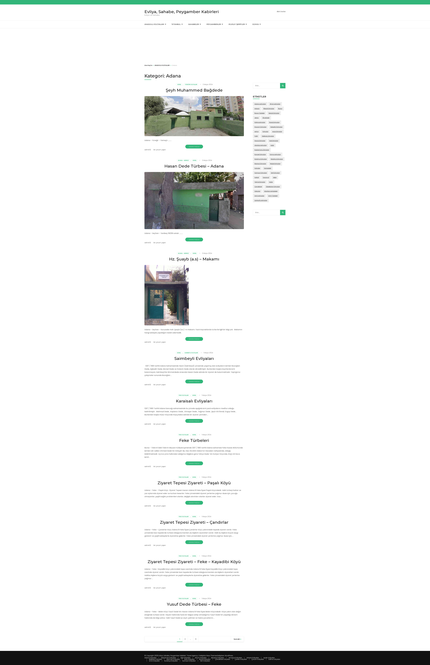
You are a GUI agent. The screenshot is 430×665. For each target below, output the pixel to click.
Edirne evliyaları (260, 122)
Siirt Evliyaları (275, 173)
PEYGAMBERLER (213, 24)
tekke (274, 177)
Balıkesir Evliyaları (155, 659)
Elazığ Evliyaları (274, 122)
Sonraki (237, 639)
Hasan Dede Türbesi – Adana (194, 166)
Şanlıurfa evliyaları (261, 200)
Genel (179, 84)
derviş (257, 118)
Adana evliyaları (260, 104)
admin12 (147, 150)
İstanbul (176, 24)
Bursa (280, 109)
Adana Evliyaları (150, 658)
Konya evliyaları (275, 154)
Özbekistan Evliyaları (273, 187)
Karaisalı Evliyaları (194, 401)
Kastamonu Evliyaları (262, 150)
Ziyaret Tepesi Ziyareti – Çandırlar (194, 522)
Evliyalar (265, 131)
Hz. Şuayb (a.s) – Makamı (194, 259)
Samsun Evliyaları (261, 173)
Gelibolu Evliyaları (268, 136)
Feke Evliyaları (184, 395)
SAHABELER (193, 24)
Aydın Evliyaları (269, 658)
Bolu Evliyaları (189, 659)
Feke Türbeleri (194, 440)
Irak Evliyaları (273, 141)
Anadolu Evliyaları (154, 24)
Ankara (257, 109)
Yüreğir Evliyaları (191, 84)
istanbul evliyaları (261, 145)
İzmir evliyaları (259, 196)
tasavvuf (266, 177)
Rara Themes (212, 655)
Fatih (256, 136)
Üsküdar (257, 191)
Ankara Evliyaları (253, 658)
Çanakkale (258, 187)
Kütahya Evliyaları (261, 159)
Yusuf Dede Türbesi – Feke (194, 604)
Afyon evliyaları (275, 104)
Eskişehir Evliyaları (276, 127)
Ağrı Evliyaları (185, 658)
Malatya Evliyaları (277, 159)
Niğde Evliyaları (275, 164)
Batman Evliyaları (173, 659)
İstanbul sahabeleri (270, 191)
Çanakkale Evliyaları (222, 659)
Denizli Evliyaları (274, 113)
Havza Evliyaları (260, 141)
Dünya (255, 24)
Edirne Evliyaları (274, 659)
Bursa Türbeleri (260, 113)
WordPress (229, 655)
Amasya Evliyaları (235, 658)
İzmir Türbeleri (273, 196)
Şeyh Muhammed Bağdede (194, 90)
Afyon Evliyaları (200, 658)
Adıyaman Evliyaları (168, 658)
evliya (257, 131)
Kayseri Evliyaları (260, 154)
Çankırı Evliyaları (241, 659)
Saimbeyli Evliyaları (191, 353)
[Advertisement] (215, 45)
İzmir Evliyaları (154, 661)
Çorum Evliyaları (258, 659)
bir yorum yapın (159, 150)
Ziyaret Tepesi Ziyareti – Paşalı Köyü (194, 482)
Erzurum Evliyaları (260, 127)
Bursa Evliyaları (204, 659)
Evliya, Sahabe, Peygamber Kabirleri (181, 11)
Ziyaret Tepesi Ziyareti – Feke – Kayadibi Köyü (194, 561)
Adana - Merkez (183, 160)
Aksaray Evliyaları (217, 658)
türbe (271, 182)
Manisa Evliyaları (260, 164)
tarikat (257, 177)
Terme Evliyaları (260, 182)
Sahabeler (267, 168)
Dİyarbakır (266, 118)
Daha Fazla (194, 146)
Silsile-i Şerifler (237, 24)
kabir (272, 145)
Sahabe (257, 168)
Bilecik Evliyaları (268, 109)
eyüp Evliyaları (277, 131)
